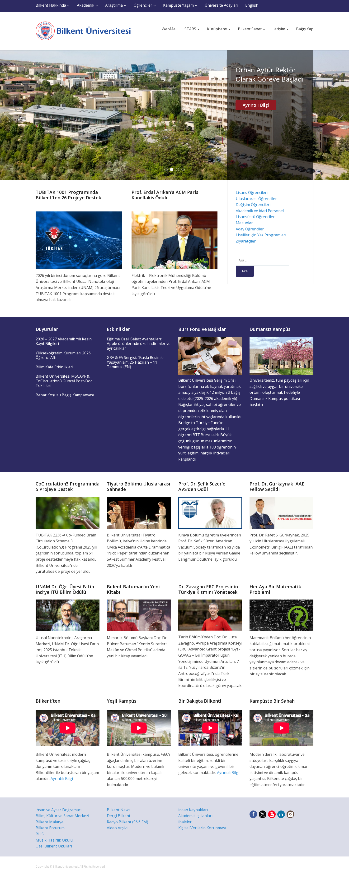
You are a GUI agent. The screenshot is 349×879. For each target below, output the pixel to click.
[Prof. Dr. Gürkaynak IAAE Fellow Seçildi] (281, 512)
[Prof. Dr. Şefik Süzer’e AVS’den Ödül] (210, 512)
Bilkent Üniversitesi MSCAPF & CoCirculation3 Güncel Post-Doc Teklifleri (64, 381)
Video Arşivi (117, 827)
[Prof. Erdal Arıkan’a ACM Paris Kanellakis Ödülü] (175, 240)
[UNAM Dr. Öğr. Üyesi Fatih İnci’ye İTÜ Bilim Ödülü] (67, 615)
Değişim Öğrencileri (253, 204)
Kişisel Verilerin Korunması (202, 827)
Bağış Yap (304, 29)
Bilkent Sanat (250, 29)
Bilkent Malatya (49, 821)
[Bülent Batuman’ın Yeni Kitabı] (139, 615)
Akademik (85, 5)
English (251, 5)
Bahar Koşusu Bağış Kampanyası (65, 395)
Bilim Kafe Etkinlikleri (54, 367)
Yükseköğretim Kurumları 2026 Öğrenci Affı (63, 355)
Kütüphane (217, 29)
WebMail (169, 29)
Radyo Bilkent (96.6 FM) (127, 821)
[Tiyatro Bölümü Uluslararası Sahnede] (139, 512)
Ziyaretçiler (246, 241)
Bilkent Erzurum (50, 827)
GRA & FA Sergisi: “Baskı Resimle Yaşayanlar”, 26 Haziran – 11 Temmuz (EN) (135, 362)
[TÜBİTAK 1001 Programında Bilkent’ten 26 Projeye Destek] (79, 240)
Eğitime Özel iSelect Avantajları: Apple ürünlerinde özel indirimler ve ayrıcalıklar (138, 343)
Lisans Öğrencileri (252, 192)
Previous (7, 115)
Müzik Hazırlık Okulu (54, 840)
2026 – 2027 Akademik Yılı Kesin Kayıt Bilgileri (64, 341)
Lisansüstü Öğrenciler (255, 216)
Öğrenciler (143, 5)
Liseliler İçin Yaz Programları (261, 235)
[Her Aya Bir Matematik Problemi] (281, 615)
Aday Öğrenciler (250, 229)
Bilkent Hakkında (51, 5)
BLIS (40, 834)
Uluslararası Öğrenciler (256, 198)
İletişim (279, 29)
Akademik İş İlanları (195, 815)
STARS (190, 29)
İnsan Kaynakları (193, 809)
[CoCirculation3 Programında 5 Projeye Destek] (67, 512)
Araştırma (114, 5)
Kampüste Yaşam (178, 5)
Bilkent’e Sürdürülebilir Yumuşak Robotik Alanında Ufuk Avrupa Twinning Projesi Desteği (269, 93)
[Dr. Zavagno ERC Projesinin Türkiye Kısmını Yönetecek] (210, 614)
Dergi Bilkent (118, 815)
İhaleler (185, 821)
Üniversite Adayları (221, 5)
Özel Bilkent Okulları (54, 846)
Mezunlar (244, 222)
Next (341, 115)
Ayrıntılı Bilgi (256, 142)
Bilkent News (118, 809)
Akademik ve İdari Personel (260, 210)
